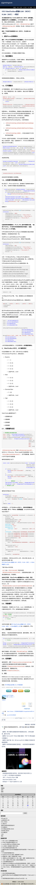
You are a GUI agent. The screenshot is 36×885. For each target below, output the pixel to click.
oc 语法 (4, 823)
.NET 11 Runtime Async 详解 (10, 777)
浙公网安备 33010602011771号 (11, 884)
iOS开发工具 (5, 830)
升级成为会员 (27, 708)
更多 (2, 836)
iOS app (4, 818)
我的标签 (3, 816)
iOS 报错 (4, 827)
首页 (2, 790)
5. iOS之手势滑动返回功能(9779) (9, 848)
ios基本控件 (5, 820)
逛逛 (28, 727)
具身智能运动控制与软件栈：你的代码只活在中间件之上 (17, 773)
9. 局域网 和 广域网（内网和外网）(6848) (11, 856)
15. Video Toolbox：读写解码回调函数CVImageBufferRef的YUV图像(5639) (18, 867)
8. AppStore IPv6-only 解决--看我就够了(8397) (12, 854)
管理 (2, 791)
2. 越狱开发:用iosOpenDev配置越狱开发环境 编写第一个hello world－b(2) (18, 875)
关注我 (14, 691)
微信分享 (27, 691)
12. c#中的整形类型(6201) (7, 861)
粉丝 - (8, 697)
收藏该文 (21, 691)
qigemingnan (6, 2)
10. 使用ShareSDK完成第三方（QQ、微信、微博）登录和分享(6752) (17, 858)
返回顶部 (32, 724)
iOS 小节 (4, 822)
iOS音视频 (20, 685)
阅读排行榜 (4, 838)
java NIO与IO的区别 (11, 715)
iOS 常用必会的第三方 (10, 685)
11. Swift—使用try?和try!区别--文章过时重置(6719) (13, 860)
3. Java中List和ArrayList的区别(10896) (10, 844)
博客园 (2, 788)
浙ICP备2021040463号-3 (27, 884)
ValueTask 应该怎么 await (9, 779)
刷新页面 (27, 724)
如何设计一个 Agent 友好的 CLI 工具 (12, 781)
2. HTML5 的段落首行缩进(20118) (9, 842)
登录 (23, 727)
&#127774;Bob (9, 695)
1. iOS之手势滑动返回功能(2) (8, 873)
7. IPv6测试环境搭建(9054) (7, 853)
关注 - (12, 697)
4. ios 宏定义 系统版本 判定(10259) (9, 846)
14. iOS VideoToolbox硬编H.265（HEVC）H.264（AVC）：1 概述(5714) (18, 865)
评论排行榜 (4, 871)
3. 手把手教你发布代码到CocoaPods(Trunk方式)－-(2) (14, 878)
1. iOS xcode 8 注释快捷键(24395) (9, 840)
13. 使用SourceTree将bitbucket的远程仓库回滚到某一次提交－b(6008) (18, 863)
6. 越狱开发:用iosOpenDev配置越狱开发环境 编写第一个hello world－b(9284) (18, 850)
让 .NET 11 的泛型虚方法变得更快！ (12, 775)
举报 (4, 719)
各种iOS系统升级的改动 (8, 825)
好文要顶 (9, 691)
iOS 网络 (4, 832)
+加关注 (3, 700)
